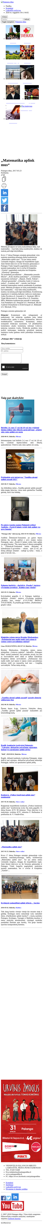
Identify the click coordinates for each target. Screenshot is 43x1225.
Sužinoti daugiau (14, 1219)
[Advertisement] (21, 140)
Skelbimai (9, 1185)
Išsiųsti (4, 374)
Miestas (18, 436)
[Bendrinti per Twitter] (4, 203)
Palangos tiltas (20, 22)
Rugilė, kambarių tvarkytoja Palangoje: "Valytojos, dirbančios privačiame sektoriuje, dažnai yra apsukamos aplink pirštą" (19, 747)
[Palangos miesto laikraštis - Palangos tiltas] (7, 2)
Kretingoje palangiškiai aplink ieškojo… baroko (20, 903)
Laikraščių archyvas (13, 10)
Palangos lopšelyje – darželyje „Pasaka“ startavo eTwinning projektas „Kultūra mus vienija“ (20, 586)
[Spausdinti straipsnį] (4, 188)
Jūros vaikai (20, 802)
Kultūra (18, 908)
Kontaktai (9, 8)
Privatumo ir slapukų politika (16, 1189)
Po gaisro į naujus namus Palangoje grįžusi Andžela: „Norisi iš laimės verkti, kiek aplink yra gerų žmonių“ (20, 527)
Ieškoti (26, 19)
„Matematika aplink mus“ (11, 847)
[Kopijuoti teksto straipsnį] (4, 181)
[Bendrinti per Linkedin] (4, 196)
